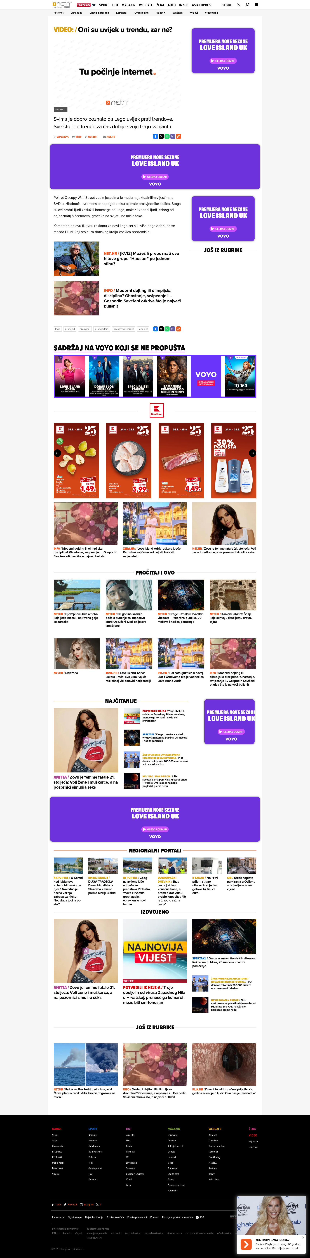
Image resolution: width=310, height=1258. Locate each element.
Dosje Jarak (57, 1168)
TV (127, 1157)
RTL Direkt (57, 1157)
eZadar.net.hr (224, 1233)
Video (253, 1135)
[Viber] (172, 136)
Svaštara (178, 13)
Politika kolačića (115, 1217)
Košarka (92, 1157)
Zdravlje (171, 1179)
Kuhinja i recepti (175, 1146)
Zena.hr (67, 1233)
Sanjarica (253, 1147)
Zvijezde (130, 1135)
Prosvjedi (85, 329)
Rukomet (92, 1140)
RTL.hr (55, 1233)
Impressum (58, 1217)
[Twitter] (161, 136)
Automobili (173, 1190)
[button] (58, 359)
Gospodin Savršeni (135, 1173)
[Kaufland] (155, 410)
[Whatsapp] (167, 136)
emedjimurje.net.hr (97, 1233)
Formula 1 (92, 1179)
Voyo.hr (79, 1233)
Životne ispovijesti (176, 1185)
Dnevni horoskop (99, 13)
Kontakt (154, 1217)
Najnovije (253, 1141)
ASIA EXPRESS (202, 5)
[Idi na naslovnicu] (63, 8)
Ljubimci (172, 1157)
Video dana (211, 13)
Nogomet (92, 1135)
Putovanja (172, 1168)
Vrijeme (56, 1173)
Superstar (130, 1168)
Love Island (131, 1162)
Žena (160, 5)
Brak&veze (173, 1135)
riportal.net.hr (174, 1233)
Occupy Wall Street (124, 329)
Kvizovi (194, 13)
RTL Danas (57, 1151)
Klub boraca (94, 1146)
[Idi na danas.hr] (86, 5)
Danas (56, 1128)
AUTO (172, 5)
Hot (115, 5)
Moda (170, 1162)
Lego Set (143, 329)
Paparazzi (130, 1151)
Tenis (90, 1162)
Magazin (128, 5)
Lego (57, 329)
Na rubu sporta (95, 1151)
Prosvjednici (102, 329)
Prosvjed (70, 329)
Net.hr (92, 136)
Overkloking (142, 13)
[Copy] (178, 136)
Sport (104, 5)
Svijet (55, 1140)
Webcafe (146, 5)
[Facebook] (155, 136)
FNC (90, 1173)
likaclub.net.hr (94, 1238)
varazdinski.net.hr (154, 1233)
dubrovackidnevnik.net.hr (200, 1233)
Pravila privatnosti (137, 1217)
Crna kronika (58, 1146)
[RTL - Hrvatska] (236, 1217)
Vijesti (55, 1135)
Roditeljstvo (173, 1173)
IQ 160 (183, 5)
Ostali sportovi (95, 1168)
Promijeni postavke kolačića (177, 1217)
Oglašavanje (75, 1217)
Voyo (128, 1185)
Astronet (59, 13)
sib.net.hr (116, 1233)
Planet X (160, 13)
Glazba (129, 1146)
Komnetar (121, 13)
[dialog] (271, 1225)
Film (128, 1140)
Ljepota (171, 1151)
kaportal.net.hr (133, 1233)
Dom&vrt (172, 1140)
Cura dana (76, 13)
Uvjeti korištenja (94, 1217)
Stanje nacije (58, 1162)
